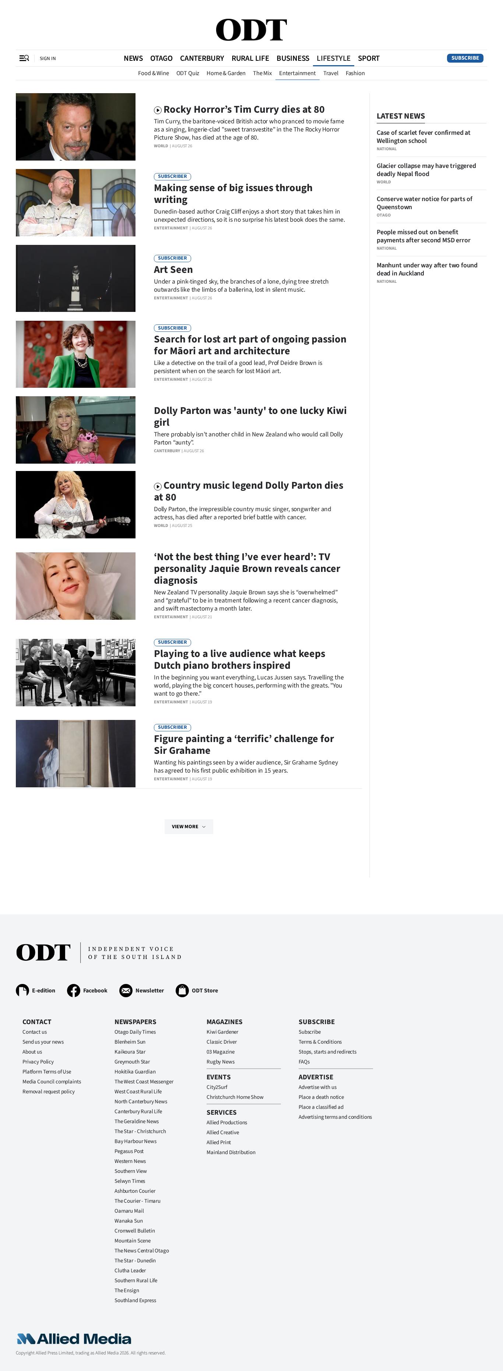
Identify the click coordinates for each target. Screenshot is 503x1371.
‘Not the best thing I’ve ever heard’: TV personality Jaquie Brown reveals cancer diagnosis (247, 568)
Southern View (131, 1171)
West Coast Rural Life (138, 1092)
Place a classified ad (321, 1107)
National (387, 149)
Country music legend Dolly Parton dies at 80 (248, 491)
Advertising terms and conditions (335, 1117)
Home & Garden (226, 73)
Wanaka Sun (129, 1221)
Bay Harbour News (135, 1141)
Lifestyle (334, 58)
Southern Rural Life (136, 1280)
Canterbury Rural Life (138, 1111)
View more (185, 826)
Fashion (355, 73)
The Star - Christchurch (140, 1131)
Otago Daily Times (135, 1032)
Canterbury (202, 58)
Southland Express (135, 1300)
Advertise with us (317, 1087)
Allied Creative (223, 1132)
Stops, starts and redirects (327, 1052)
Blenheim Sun (130, 1042)
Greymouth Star (132, 1062)
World (161, 146)
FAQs (304, 1062)
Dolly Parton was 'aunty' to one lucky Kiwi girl (250, 416)
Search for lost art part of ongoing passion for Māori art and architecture (250, 345)
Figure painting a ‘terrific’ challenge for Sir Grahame (244, 744)
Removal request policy (48, 1092)
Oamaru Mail (129, 1211)
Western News (130, 1161)
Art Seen (173, 269)
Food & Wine (153, 73)
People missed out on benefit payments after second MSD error (423, 236)
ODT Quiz (188, 73)
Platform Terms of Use (46, 1072)
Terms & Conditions (320, 1042)
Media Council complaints (51, 1082)
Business (293, 58)
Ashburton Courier (135, 1191)
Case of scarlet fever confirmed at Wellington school (424, 136)
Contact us (34, 1032)
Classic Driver (222, 1042)
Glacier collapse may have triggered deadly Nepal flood (426, 170)
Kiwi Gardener (222, 1032)
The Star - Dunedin (135, 1261)
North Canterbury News (141, 1101)
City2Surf (217, 1087)
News (133, 58)
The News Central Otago (142, 1251)
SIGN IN (48, 58)
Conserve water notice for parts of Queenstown (424, 203)
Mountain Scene (133, 1241)
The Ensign (127, 1290)
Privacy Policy (38, 1062)
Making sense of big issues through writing (233, 193)
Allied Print (219, 1142)
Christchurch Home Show (235, 1097)
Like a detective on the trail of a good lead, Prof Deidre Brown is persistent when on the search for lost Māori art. (238, 367)
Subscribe (465, 58)
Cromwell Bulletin (135, 1231)
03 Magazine (220, 1052)
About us (32, 1052)
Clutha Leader (130, 1271)
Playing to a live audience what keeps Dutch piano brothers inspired (239, 659)
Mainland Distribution (231, 1152)
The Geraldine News (137, 1121)
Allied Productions (227, 1122)
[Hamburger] (24, 58)
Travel (330, 73)
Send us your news (42, 1042)
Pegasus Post (129, 1151)
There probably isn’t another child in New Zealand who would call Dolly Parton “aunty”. (248, 438)
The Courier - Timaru (138, 1201)
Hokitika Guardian (135, 1072)
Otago (161, 58)
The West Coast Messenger (144, 1082)
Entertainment (297, 73)
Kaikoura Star (130, 1052)
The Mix (262, 73)
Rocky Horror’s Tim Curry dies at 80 (244, 109)
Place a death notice (321, 1097)
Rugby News (221, 1062)
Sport (369, 58)
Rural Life (250, 58)
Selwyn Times (130, 1181)
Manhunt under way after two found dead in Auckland (427, 269)
